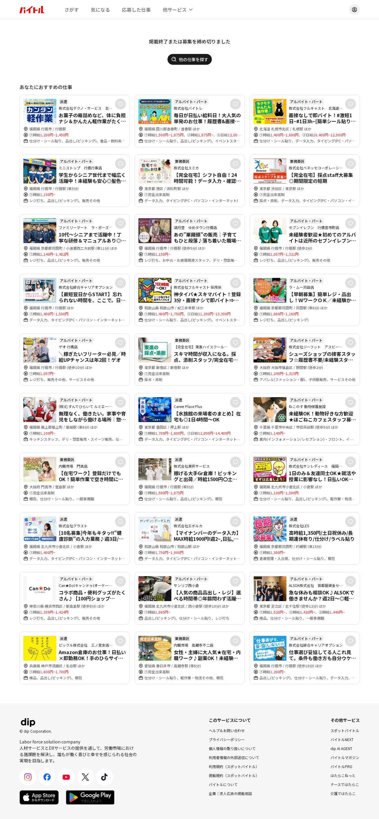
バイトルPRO (341, 766)
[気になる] (120, 104)
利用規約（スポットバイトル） (234, 766)
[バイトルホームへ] (31, 9)
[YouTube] (66, 777)
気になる (100, 9)
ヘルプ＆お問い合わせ (227, 730)
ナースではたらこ (344, 784)
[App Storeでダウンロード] (39, 797)
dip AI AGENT (341, 748)
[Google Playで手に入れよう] (90, 797)
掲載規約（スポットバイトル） (234, 775)
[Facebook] (47, 777)
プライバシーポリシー (227, 739)
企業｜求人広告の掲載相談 (230, 793)
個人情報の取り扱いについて (232, 748)
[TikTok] (104, 777)
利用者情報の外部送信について (234, 757)
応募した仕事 (136, 9)
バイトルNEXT (342, 739)
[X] (85, 777)
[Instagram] (27, 777)
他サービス (175, 9)
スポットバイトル (344, 730)
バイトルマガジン (344, 757)
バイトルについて (223, 784)
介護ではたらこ (343, 793)
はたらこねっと (343, 775)
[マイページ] (354, 9)
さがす (71, 9)
